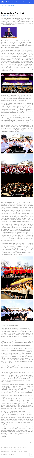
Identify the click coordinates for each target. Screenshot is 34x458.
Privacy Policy (4, 454)
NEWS (7, 5)
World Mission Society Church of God (14, 2)
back (31, 9)
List (27, 9)
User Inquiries (11, 454)
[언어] (29, 2)
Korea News (4, 9)
